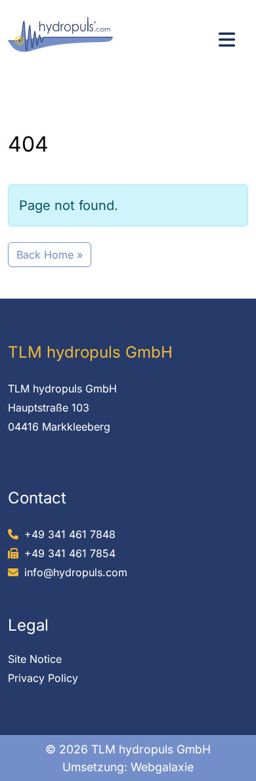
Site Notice (35, 658)
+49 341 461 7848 (70, 534)
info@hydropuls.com (75, 572)
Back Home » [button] (49, 254)
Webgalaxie (162, 767)
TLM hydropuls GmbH (62, 388)
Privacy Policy (43, 678)
